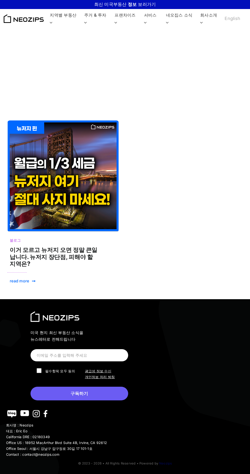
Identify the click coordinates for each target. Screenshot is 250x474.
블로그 (15, 240)
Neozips (165, 463)
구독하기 (79, 393)
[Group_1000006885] (63, 122)
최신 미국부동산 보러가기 (125, 4)
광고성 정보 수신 (98, 371)
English (232, 18)
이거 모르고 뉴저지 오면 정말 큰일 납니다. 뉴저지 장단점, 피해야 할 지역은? (53, 256)
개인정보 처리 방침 (100, 377)
